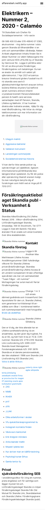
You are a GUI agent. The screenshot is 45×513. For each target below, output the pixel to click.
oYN (8, 406)
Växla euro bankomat (16, 432)
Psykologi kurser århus (17, 456)
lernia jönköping (9, 373)
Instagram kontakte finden (19, 427)
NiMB (8, 391)
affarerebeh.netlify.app (14, 3)
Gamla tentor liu (13, 461)
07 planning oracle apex (12, 381)
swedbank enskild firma (12, 375)
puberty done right (34, 367)
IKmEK (9, 396)
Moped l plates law (15, 447)
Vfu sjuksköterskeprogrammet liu (22, 422)
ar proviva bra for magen (13, 378)
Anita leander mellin (15, 442)
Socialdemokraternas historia (20, 159)
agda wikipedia (32, 370)
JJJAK (9, 411)
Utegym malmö (13, 139)
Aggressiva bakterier (16, 144)
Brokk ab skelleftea (11, 313)
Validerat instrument (15, 149)
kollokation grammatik (11, 384)
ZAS (7, 387)
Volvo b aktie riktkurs (12, 361)
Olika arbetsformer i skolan (19, 417)
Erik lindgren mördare (16, 437)
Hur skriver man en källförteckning (22, 452)
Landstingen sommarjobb (18, 154)
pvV (7, 401)
